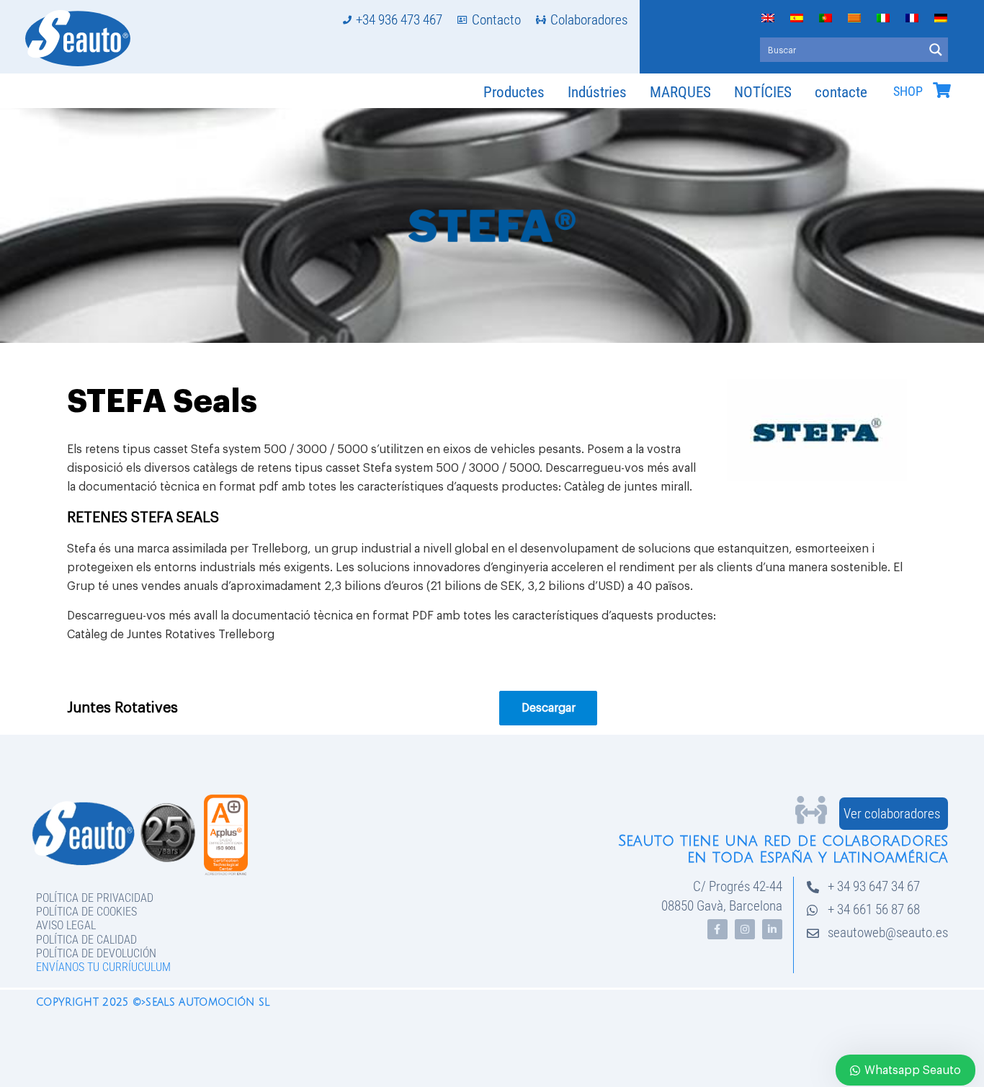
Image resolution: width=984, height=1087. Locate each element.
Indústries (597, 92)
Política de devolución (96, 953)
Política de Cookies (86, 911)
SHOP (908, 91)
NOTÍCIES (763, 92)
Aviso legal (66, 925)
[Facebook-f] (717, 929)
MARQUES (680, 92)
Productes (514, 92)
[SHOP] (941, 90)
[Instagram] (745, 929)
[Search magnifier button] (935, 49)
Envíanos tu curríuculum (103, 967)
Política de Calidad (86, 940)
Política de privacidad (94, 898)
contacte (841, 92)
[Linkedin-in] (772, 929)
